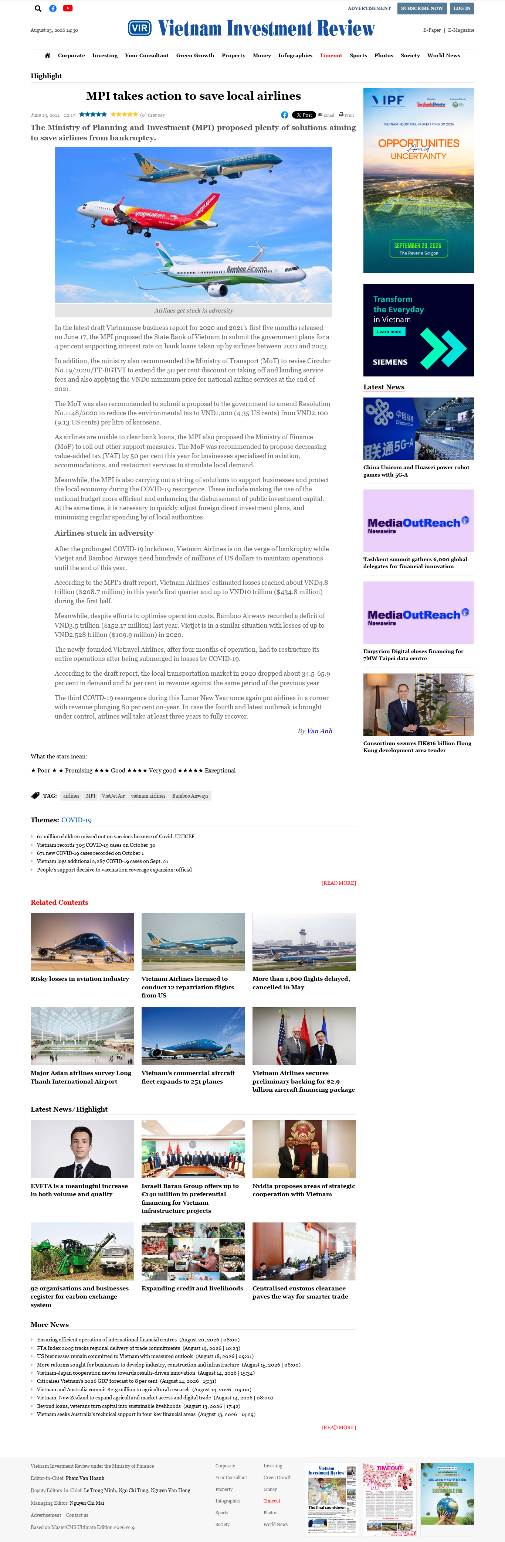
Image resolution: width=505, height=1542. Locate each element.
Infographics (295, 55)
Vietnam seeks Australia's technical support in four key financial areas (117, 1414)
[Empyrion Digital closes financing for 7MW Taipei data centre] (418, 612)
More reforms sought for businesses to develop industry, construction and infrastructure (138, 1364)
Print (349, 115)
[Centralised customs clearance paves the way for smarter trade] (304, 1251)
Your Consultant (147, 55)
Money (262, 55)
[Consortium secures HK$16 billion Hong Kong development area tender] (418, 704)
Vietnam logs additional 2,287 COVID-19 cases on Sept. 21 (102, 860)
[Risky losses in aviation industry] (82, 942)
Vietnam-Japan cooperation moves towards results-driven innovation (116, 1372)
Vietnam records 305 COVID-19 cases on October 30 (96, 844)
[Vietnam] (193, 1036)
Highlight (46, 76)
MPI (90, 795)
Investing (105, 55)
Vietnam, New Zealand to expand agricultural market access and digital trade (124, 1397)
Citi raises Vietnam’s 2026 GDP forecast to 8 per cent (98, 1380)
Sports (358, 55)
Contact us (77, 1514)
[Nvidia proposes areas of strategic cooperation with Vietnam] (304, 1149)
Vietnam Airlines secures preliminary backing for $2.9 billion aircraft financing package (304, 1081)
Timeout (331, 55)
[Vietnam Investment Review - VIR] (252, 47)
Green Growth (195, 55)
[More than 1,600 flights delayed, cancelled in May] (304, 942)
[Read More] (339, 882)
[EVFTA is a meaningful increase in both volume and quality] (82, 1149)
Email (328, 115)
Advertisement (369, 8)
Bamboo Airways (190, 795)
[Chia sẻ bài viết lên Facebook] (284, 115)
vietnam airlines (148, 795)
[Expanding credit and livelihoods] (193, 1251)
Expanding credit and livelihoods (192, 1288)
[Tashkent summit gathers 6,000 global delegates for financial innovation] (418, 520)
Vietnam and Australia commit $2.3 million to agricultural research (114, 1389)
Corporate (71, 55)
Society (410, 55)
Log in (462, 8)
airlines (71, 795)
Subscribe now (422, 8)
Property (233, 55)
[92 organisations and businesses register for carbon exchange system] (82, 1251)
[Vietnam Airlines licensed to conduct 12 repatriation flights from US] (193, 942)
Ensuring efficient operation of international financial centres (107, 1339)
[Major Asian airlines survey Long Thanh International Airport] (82, 1036)
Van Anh (319, 730)
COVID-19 (76, 819)
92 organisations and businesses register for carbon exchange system (80, 1296)
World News (443, 55)
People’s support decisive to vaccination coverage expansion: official (114, 869)
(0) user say (152, 114)
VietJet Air (113, 795)
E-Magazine (461, 29)
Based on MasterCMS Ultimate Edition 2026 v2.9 (83, 1527)
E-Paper (432, 29)
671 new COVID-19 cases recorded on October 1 (90, 852)
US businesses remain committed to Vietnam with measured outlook (115, 1356)
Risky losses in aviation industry (80, 978)
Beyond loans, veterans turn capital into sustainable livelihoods (109, 1405)
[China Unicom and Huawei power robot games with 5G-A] (418, 429)
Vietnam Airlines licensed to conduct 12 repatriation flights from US (188, 987)
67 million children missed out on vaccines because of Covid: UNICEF (115, 836)
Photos (383, 55)
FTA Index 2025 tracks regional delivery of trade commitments (109, 1347)
